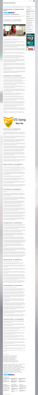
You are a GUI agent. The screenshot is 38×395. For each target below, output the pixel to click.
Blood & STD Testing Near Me (9, 2)
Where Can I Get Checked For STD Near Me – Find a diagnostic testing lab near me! (14, 379)
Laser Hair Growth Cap (19, 370)
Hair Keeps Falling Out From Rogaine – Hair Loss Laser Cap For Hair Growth (10, 360)
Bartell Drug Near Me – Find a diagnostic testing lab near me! (6, 390)
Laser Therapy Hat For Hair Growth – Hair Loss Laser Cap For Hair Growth (6, 388)
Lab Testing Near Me (7, 7)
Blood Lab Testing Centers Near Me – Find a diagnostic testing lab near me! (22, 381)
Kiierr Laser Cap (9, 370)
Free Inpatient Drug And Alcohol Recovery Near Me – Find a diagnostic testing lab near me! (14, 388)
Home (4, 7)
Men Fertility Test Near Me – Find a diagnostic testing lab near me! (6, 381)
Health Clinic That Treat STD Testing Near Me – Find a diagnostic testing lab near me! (14, 386)
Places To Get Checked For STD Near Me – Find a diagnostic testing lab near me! (11, 361)
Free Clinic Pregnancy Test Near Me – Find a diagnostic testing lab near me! (6, 379)
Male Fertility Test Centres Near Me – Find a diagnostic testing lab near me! (22, 379)
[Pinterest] (13, 12)
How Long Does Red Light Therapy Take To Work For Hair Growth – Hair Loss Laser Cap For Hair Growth (30, 11)
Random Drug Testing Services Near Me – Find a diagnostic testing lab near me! (14, 381)
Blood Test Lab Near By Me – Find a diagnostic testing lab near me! (10, 357)
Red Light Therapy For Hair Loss (17, 371)
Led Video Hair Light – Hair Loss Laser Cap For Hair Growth (9, 358)
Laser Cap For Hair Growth (13, 370)
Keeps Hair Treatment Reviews (22, 369)
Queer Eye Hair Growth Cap (11, 371)
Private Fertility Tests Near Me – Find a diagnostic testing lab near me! (10, 355)
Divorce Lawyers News (5, 11)
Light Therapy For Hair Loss (6, 371)
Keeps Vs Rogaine (5, 370)
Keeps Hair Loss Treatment (6, 369)
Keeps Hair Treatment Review (16, 369)
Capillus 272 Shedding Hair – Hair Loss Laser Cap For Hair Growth (9, 356)
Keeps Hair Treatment (11, 369)
